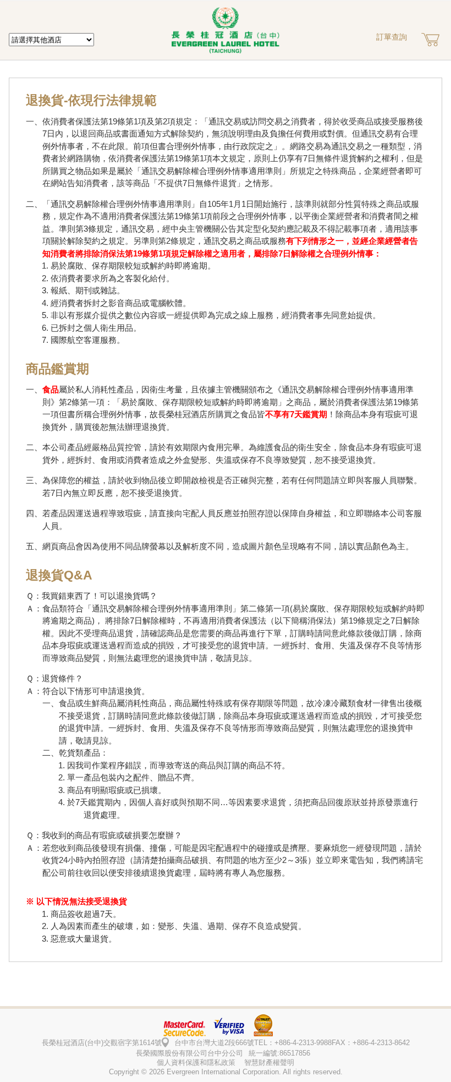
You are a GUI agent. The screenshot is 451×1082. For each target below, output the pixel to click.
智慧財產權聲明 (269, 1062)
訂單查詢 (391, 36)
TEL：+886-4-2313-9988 (293, 1042)
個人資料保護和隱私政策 (196, 1062)
